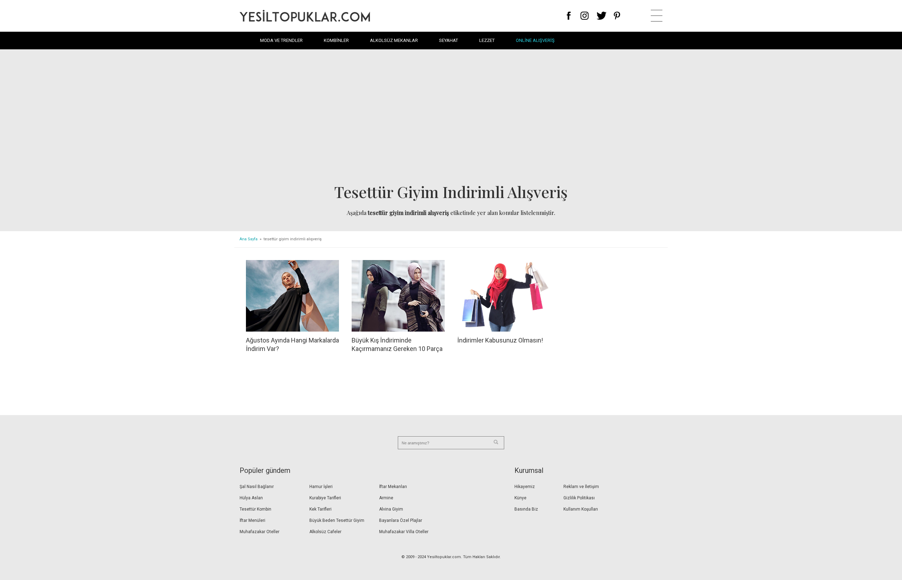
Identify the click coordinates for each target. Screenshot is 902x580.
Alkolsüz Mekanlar (394, 40)
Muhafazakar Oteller (259, 531)
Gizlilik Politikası (579, 497)
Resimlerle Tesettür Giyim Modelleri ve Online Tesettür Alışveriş (305, 15)
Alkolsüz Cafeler (325, 531)
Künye (520, 497)
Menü (656, 15)
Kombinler (336, 40)
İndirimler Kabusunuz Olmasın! (500, 340)
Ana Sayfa (249, 239)
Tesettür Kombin (255, 509)
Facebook (569, 16)
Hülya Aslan (251, 497)
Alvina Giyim (391, 509)
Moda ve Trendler (281, 40)
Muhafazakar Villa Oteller (403, 531)
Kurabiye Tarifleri (325, 497)
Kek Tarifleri (320, 509)
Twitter (602, 16)
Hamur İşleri (321, 486)
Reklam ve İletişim (581, 486)
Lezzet (487, 40)
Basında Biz (526, 509)
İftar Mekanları (393, 486)
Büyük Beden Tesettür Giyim (336, 520)
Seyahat (448, 40)
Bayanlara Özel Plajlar (400, 520)
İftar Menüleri (252, 520)
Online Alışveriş (535, 40)
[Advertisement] (451, 118)
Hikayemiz (524, 486)
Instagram (584, 16)
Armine (386, 497)
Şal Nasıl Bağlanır (257, 486)
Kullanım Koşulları (580, 509)
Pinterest (617, 16)
